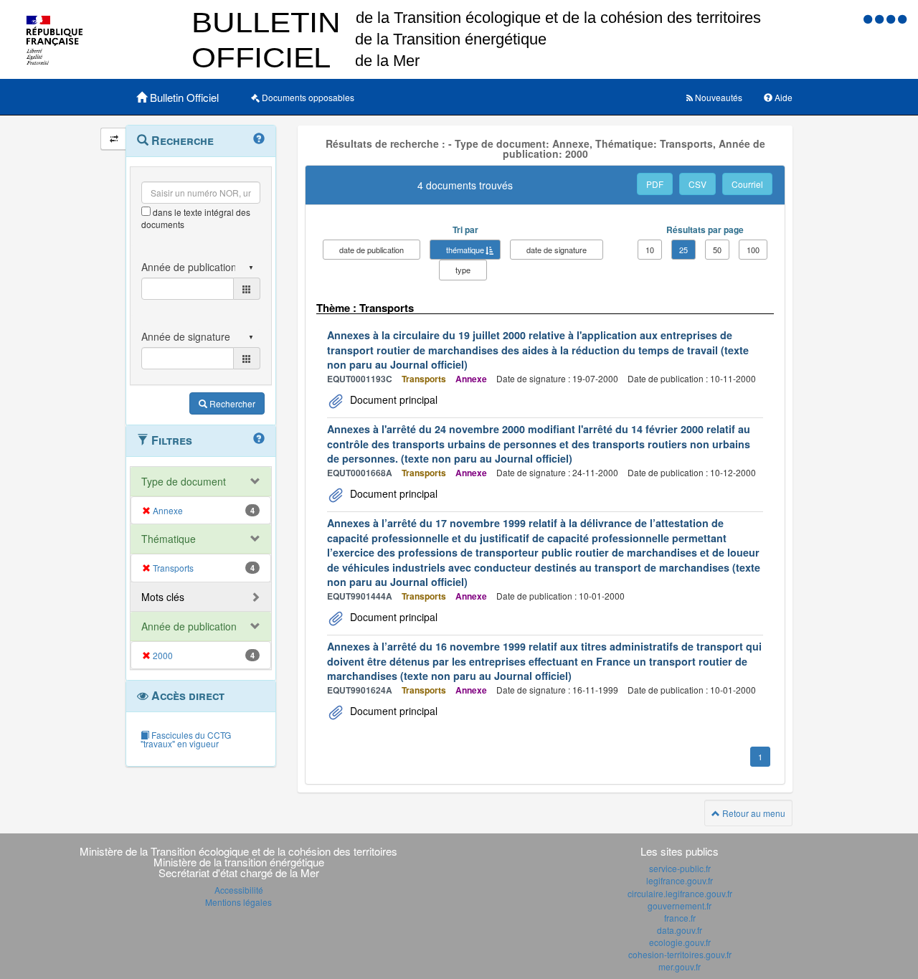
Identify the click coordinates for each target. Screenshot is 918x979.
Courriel (747, 184)
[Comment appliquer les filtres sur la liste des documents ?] (259, 439)
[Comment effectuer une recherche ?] (259, 139)
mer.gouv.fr (679, 966)
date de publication (371, 249)
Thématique (168, 538)
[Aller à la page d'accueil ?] (902, 18)
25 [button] (683, 249)
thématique (465, 249)
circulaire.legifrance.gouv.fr (680, 893)
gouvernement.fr (679, 905)
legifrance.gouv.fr (679, 880)
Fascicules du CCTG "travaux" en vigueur (186, 739)
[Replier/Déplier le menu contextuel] (113, 139)
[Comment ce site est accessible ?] (869, 18)
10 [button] (649, 249)
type (462, 269)
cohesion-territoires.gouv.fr (680, 954)
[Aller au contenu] (880, 18)
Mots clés (162, 597)
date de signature (556, 249)
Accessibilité (238, 890)
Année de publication (189, 626)
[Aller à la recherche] (892, 18)
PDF (654, 184)
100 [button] (753, 249)
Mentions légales (238, 902)
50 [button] (717, 249)
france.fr (680, 918)
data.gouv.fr (679, 930)
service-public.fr (680, 868)
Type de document (183, 481)
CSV (697, 184)
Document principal (392, 399)
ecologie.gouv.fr (680, 942)
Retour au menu (752, 813)
